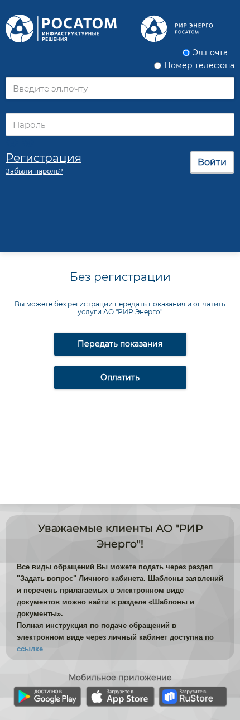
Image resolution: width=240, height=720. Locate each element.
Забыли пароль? (34, 171)
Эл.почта (210, 52)
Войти (212, 162)
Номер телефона (199, 65)
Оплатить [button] (120, 377)
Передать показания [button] (120, 344)
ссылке (30, 649)
